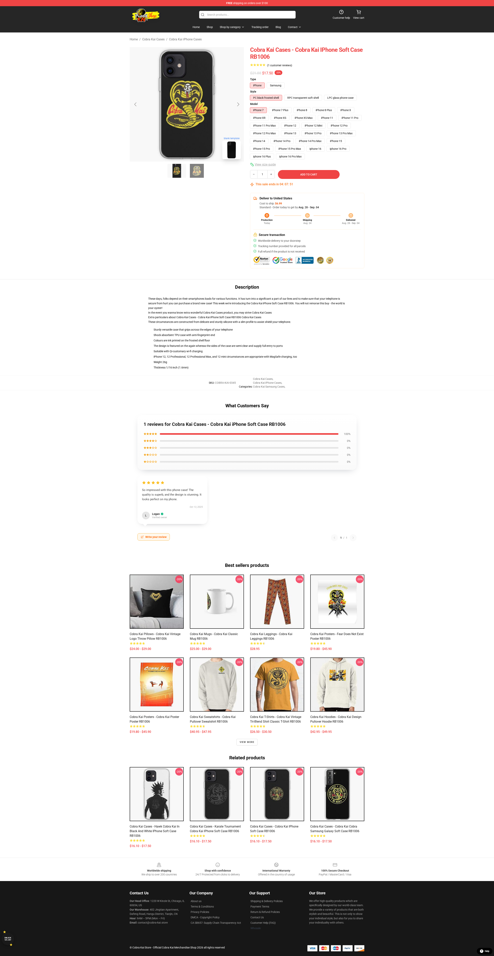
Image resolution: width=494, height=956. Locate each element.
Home (134, 39)
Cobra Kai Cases (153, 39)
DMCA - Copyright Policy (205, 917)
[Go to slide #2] (197, 171)
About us (196, 901)
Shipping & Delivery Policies (266, 901)
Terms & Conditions (202, 906)
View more (247, 742)
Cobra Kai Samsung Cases (269, 386)
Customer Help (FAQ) (263, 922)
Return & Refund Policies (265, 911)
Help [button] (487, 951)
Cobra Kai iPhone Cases (185, 39)
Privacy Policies (200, 911)
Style (253, 91)
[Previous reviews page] (334, 537)
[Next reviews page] (353, 537)
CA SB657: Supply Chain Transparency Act (216, 922)
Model (254, 103)
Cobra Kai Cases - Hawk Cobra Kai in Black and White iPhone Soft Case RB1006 (154, 831)
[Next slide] (238, 104)
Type (253, 79)
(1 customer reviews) (279, 65)
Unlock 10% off (7, 939)
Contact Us (257, 917)
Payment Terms (259, 906)
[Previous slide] (136, 104)
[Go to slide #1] (176, 171)
